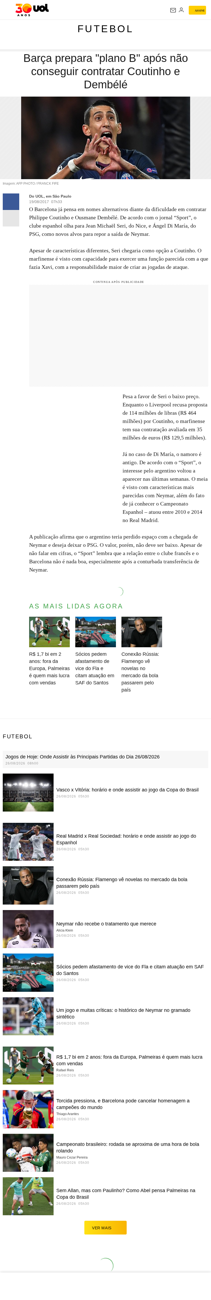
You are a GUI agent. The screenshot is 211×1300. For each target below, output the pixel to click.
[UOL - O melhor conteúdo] (32, 9)
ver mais (102, 1228)
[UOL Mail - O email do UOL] (173, 10)
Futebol (105, 28)
